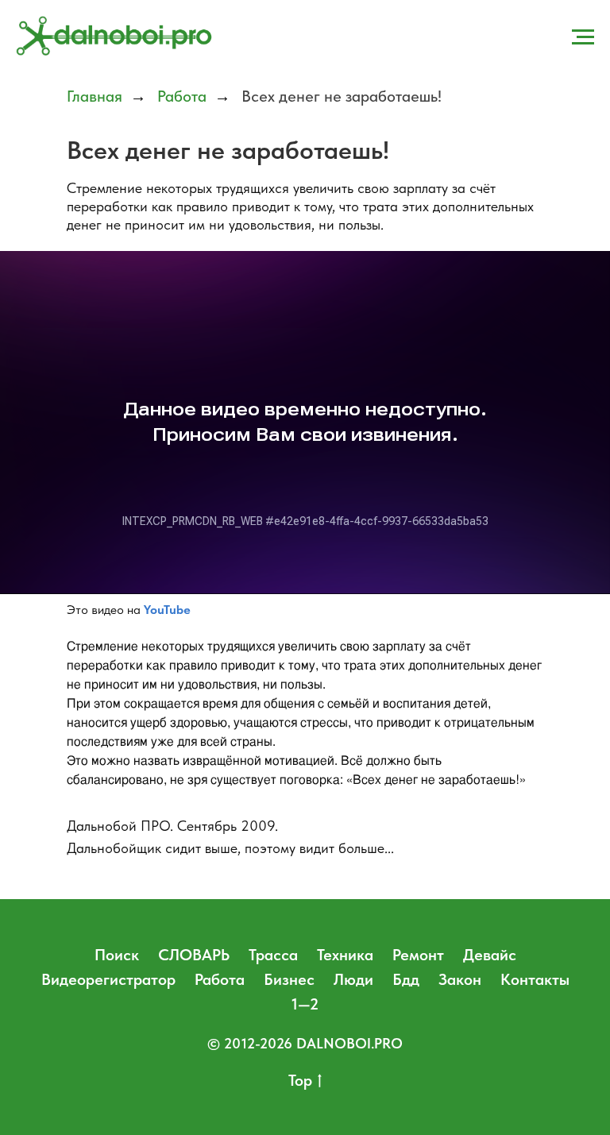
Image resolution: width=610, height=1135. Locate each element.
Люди (353, 979)
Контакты (534, 979)
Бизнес (289, 979)
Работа (182, 96)
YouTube (167, 609)
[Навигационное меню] (583, 37)
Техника (345, 954)
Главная (94, 96)
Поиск (117, 954)
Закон (459, 979)
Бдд (405, 979)
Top (300, 1080)
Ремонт (418, 954)
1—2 (305, 1003)
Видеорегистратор (108, 979)
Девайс (489, 954)
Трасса (273, 954)
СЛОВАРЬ (194, 954)
